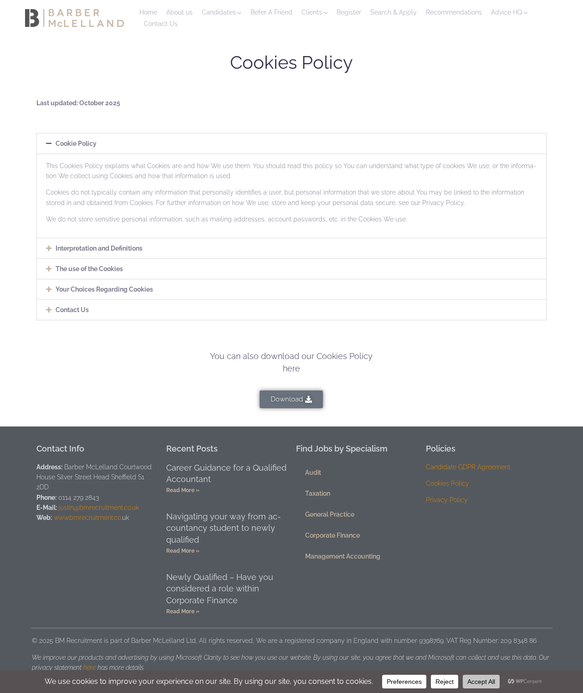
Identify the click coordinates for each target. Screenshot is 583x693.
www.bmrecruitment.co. (88, 517)
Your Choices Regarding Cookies (104, 289)
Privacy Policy (447, 499)
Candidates (219, 12)
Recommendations (454, 12)
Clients (312, 12)
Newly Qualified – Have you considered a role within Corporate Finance (219, 588)
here (89, 667)
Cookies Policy (447, 483)
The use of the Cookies (89, 268)
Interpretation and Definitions (99, 248)
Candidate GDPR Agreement (468, 467)
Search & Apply (393, 12)
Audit (313, 472)
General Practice (329, 514)
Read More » (182, 490)
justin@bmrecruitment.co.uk (99, 507)
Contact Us (161, 23)
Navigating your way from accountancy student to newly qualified (223, 528)
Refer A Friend (271, 12)
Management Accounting (342, 556)
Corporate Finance (332, 535)
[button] (291, 143)
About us (179, 12)
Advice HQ (506, 12)
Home (148, 12)
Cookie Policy (76, 143)
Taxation (317, 493)
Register (349, 12)
